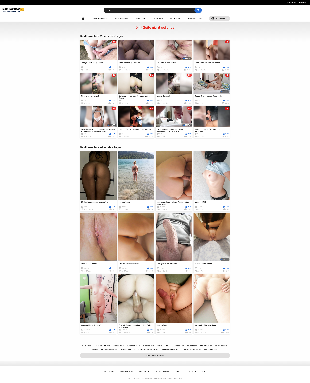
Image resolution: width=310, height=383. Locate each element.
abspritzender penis (171, 350)
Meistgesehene (121, 18)
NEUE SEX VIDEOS (100, 18)
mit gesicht (179, 346)
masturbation (118, 346)
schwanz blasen (221, 346)
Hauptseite (83, 18)
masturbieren (125, 350)
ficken (160, 346)
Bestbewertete (195, 18)
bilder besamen (148, 346)
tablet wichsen (210, 350)
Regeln (192, 372)
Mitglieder (175, 18)
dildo (168, 346)
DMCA (204, 372)
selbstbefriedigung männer (199, 346)
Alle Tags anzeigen (155, 355)
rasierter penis (87, 346)
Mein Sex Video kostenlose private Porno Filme (151, 378)
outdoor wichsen (109, 350)
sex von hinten (103, 346)
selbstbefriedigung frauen (146, 350)
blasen (95, 350)
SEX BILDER (140, 18)
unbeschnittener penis (192, 350)
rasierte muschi (133, 346)
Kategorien (157, 18)
